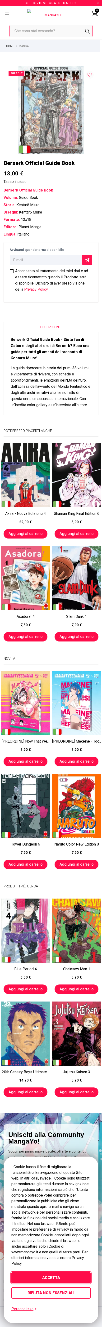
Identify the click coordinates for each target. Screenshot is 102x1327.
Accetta (51, 1277)
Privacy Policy (36, 289)
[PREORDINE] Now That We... (25, 741)
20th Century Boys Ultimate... (25, 1072)
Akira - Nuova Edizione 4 (25, 513)
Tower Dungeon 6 (25, 844)
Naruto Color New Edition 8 (76, 844)
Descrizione (50, 327)
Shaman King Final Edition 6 (76, 513)
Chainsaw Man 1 (76, 969)
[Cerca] (87, 31)
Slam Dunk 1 (76, 616)
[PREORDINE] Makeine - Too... (76, 741)
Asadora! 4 (26, 616)
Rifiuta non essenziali (51, 1293)
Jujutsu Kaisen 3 (76, 1072)
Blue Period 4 (25, 969)
